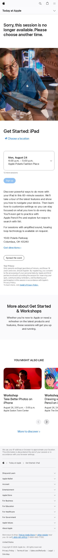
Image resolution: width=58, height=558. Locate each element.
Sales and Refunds (38, 551)
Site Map (6, 554)
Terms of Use (22, 551)
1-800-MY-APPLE (19, 537)
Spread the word (14, 258)
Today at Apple (11, 10)
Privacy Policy (8, 551)
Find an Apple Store (27, 535)
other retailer (42, 535)
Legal (50, 551)
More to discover (28, 431)
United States (7, 542)
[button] (40, 3)
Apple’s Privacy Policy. (29, 285)
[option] (27, 160)
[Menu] (54, 3)
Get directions (12, 247)
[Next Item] (46, 422)
